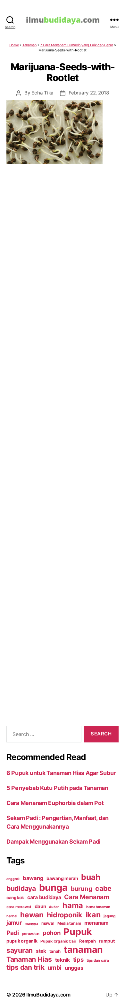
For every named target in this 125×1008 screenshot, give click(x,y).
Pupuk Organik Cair (58, 941)
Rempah (87, 941)
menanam (96, 923)
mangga (31, 923)
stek (41, 951)
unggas (74, 968)
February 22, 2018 (89, 93)
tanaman (83, 949)
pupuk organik (22, 941)
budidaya (21, 888)
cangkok (15, 897)
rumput (106, 941)
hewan (32, 914)
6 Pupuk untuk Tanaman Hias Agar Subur (61, 773)
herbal (11, 916)
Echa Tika (42, 93)
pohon (52, 932)
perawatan (31, 933)
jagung (109, 916)
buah (90, 877)
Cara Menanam (86, 897)
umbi (54, 967)
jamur (14, 922)
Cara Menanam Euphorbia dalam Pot (55, 803)
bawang (33, 878)
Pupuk (77, 931)
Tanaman (29, 45)
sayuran (19, 950)
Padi (12, 932)
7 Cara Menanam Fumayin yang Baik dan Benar (76, 45)
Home (14, 45)
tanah (55, 951)
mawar (47, 923)
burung (81, 888)
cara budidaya (44, 897)
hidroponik (64, 915)
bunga (53, 887)
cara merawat (18, 907)
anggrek (13, 879)
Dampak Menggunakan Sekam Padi (53, 841)
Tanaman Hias (29, 959)
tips (78, 959)
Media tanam (69, 923)
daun (40, 906)
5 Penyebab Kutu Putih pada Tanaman (57, 788)
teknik (62, 960)
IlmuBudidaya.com (48, 994)
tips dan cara (98, 960)
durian (54, 907)
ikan (93, 914)
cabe (103, 888)
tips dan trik (25, 967)
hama (73, 905)
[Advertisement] (62, 432)
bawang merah (62, 878)
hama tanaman (98, 907)
